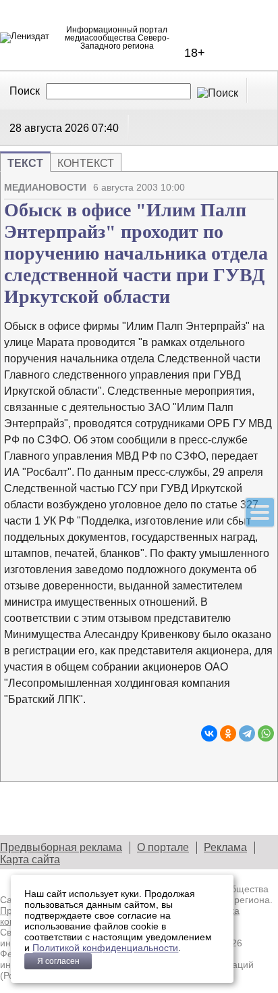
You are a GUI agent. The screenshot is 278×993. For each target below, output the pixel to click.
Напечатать (216, 182)
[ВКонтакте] (209, 733)
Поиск (24, 91)
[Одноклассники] (228, 733)
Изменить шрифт (240, 182)
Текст (25, 163)
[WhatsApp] (266, 733)
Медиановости (45, 187)
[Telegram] (247, 733)
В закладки (264, 182)
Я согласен (58, 961)
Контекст (85, 163)
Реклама (225, 847)
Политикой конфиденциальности (105, 947)
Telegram (159, 127)
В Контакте (143, 127)
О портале (163, 847)
